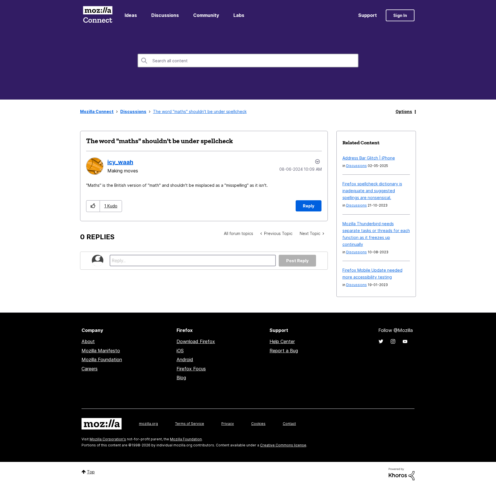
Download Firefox (196, 341)
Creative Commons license (283, 445)
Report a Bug (284, 350)
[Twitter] (380, 341)
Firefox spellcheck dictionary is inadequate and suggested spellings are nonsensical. (372, 190)
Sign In (400, 15)
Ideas (131, 15)
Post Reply (297, 260)
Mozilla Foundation (102, 359)
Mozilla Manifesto (101, 350)
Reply (308, 205)
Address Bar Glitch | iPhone (368, 157)
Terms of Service (189, 423)
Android (185, 359)
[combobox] (248, 60)
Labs (238, 15)
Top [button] (91, 471)
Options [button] (404, 111)
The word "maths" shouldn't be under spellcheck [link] (200, 111)
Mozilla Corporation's (108, 439)
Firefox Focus (191, 369)
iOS (180, 350)
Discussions (165, 15)
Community (206, 15)
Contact (289, 423)
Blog (181, 377)
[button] (93, 206)
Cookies (258, 423)
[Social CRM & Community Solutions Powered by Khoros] (401, 473)
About (88, 341)
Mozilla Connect (98, 15)
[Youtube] (405, 341)
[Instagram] (393, 341)
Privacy (227, 423)
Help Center (282, 341)
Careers (90, 369)
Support (367, 15)
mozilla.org (148, 423)
